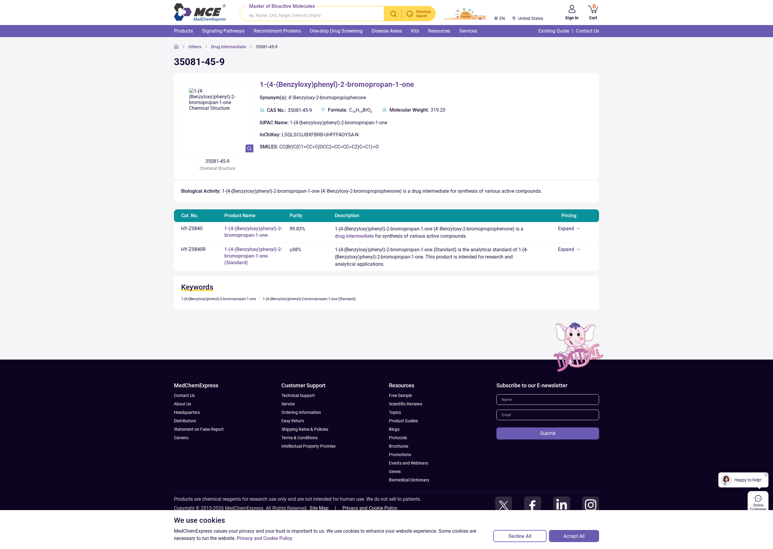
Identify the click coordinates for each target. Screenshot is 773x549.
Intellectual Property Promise (308, 446)
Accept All (574, 536)
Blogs (394, 429)
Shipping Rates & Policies (304, 429)
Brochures (398, 446)
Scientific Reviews (405, 403)
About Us (182, 403)
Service (288, 403)
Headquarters (187, 412)
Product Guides (403, 420)
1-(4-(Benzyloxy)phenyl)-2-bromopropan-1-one (337, 84)
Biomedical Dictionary (409, 480)
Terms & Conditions (299, 437)
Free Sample (400, 395)
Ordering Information (301, 412)
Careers (181, 437)
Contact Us (184, 395)
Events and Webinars (408, 463)
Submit (548, 433)
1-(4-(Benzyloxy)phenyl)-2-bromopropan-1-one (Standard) (253, 255)
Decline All (519, 536)
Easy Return (292, 420)
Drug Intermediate (228, 46)
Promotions (400, 454)
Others (194, 46)
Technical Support (298, 395)
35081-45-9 (266, 46)
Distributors (185, 420)
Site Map (319, 508)
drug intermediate (354, 236)
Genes (395, 471)
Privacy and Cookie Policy (369, 508)
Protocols (398, 437)
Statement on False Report (199, 429)
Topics (395, 412)
